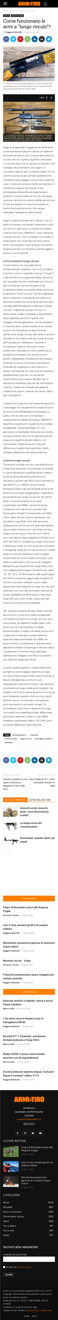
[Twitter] (13, 39)
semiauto (8, 742)
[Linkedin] (35, 39)
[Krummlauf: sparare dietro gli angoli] (11, 841)
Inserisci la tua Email (15, 1254)
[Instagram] (25, 1133)
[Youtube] (40, 1133)
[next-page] (10, 853)
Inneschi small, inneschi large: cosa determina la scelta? (34, 811)
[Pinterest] (20, 39)
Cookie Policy (46, 1310)
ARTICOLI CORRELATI (15, 800)
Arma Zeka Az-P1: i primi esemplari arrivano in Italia (42, 782)
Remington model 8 (43, 738)
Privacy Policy (24, 1267)
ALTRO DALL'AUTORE (40, 800)
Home (6, 10)
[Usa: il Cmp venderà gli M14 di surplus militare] (11, 1166)
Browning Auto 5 (19, 735)
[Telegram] (49, 39)
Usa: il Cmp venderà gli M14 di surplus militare (37, 1164)
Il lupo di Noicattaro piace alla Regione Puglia (37, 1149)
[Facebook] (6, 39)
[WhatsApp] (27, 39)
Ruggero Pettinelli (14, 32)
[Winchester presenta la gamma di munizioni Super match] (11, 1181)
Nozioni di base (28, 10)
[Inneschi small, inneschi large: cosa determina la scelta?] (11, 811)
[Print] (42, 39)
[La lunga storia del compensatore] (11, 826)
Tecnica (14, 10)
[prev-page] (5, 853)
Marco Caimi (9, 1008)
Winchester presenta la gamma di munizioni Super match (35, 1180)
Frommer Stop (10, 738)
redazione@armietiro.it (29, 1119)
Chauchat (34, 735)
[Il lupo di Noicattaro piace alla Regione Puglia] (11, 1151)
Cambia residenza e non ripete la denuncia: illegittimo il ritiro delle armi (15, 784)
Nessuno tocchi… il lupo (17, 960)
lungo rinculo (26, 738)
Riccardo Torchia (11, 915)
